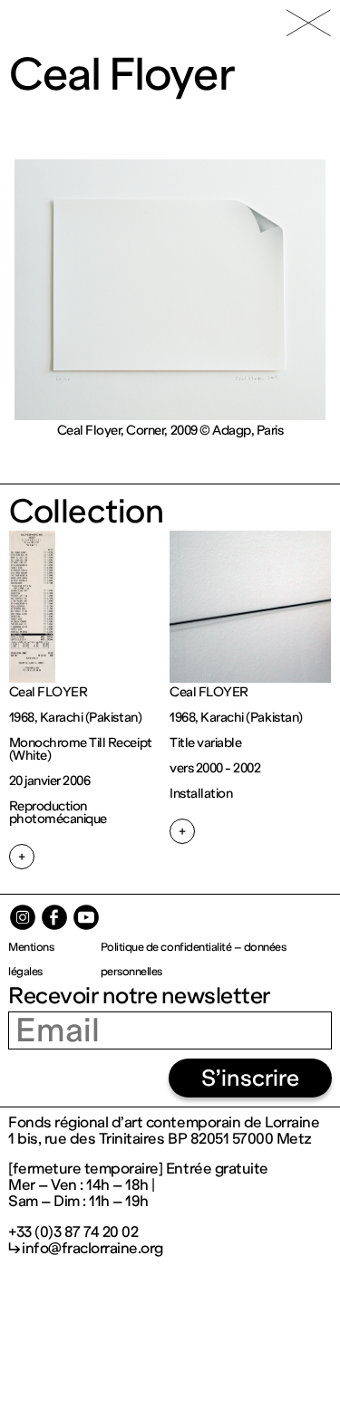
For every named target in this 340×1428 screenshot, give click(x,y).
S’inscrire (250, 1078)
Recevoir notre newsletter (139, 995)
